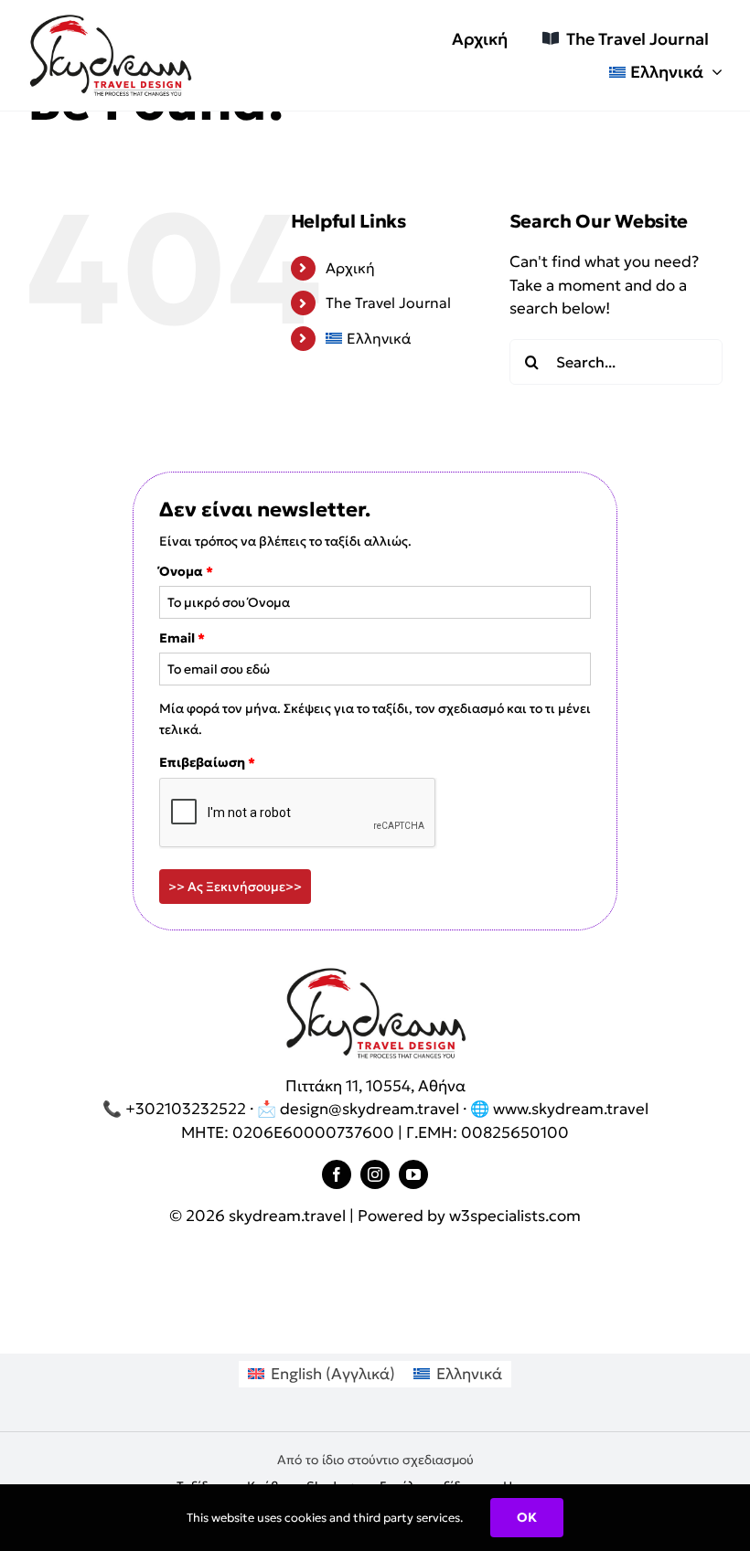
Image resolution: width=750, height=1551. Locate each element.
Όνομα (186, 571)
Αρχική (350, 268)
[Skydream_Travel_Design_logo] (109, 21)
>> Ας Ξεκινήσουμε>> (235, 886)
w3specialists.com (515, 1216)
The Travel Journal (388, 302)
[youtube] (413, 1174)
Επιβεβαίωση (207, 762)
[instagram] (375, 1174)
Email (182, 638)
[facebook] (336, 1174)
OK (527, 1517)
